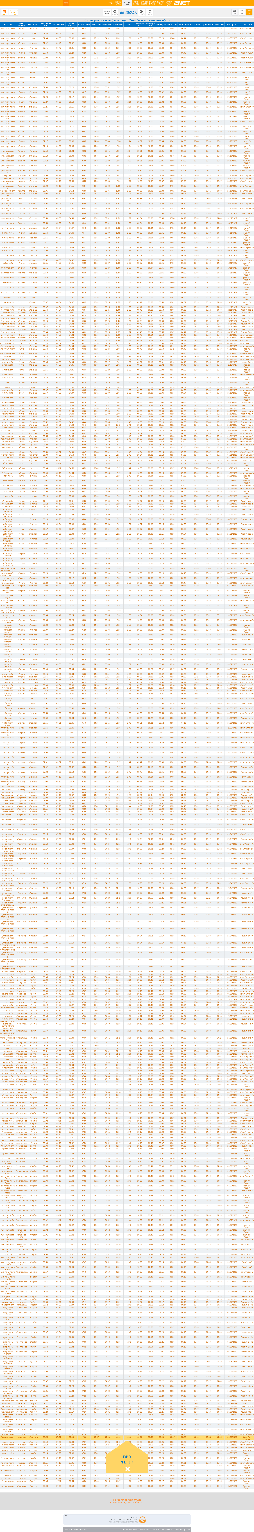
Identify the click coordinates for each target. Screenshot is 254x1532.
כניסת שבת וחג (136, 3)
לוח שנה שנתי (160, 3)
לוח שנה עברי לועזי (168, 4)
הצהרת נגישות (144, 1530)
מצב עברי (234, 12)
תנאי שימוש (179, 1530)
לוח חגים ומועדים (152, 3)
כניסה (66, 3)
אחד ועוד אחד (127, 1530)
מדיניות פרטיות (167, 1530)
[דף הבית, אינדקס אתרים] (182, 5)
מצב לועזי (242, 12)
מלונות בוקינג (118, 3)
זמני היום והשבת (144, 3)
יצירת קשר (155, 1530)
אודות (188, 1530)
